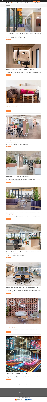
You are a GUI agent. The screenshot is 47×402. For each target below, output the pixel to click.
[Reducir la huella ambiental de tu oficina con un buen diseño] (23, 163)
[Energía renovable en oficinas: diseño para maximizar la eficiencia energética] (23, 56)
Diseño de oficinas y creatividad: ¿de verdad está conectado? (17, 140)
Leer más (8, 39)
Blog (11, 5)
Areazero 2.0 (11, 106)
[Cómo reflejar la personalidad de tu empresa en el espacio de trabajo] (23, 311)
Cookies (29, 397)
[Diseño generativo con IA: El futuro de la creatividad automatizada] (23, 354)
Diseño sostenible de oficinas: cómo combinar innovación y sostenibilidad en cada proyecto (23, 33)
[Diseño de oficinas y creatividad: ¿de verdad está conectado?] (23, 127)
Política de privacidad (25, 397)
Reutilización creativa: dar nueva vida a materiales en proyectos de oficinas (20, 105)
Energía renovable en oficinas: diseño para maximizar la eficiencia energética (20, 69)
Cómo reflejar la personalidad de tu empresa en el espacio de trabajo (19, 326)
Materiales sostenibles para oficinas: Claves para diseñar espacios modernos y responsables (23, 251)
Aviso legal (21, 397)
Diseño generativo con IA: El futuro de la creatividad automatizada (18, 373)
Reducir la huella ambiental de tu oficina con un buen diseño (17, 176)
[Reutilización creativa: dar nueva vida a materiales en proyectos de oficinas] (23, 91)
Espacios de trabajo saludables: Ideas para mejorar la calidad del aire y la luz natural (22, 287)
